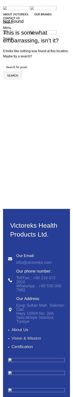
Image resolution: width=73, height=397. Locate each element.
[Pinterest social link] (36, 3)
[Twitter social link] (31, 3)
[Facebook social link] (26, 3)
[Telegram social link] (47, 3)
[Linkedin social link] (41, 3)
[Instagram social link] (17, 245)
